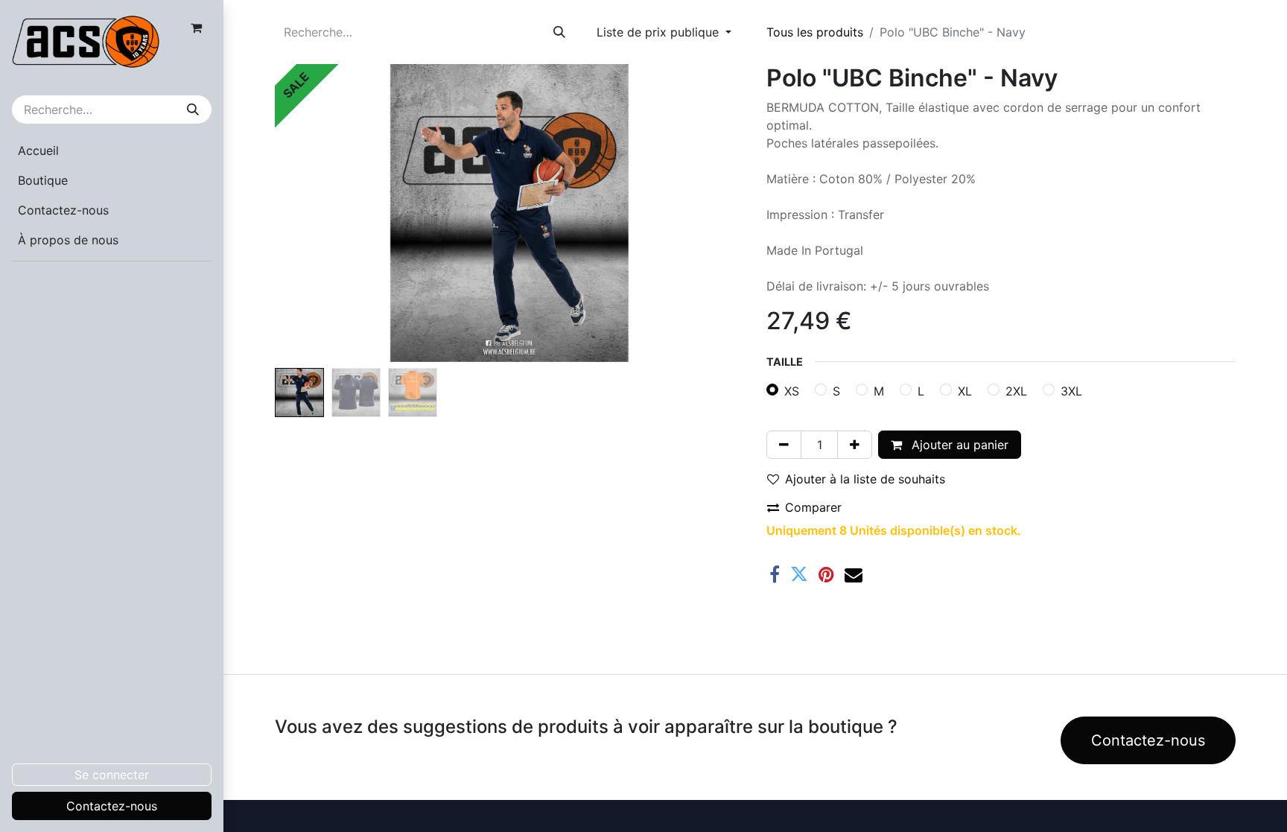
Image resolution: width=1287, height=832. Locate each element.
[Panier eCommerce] (196, 27)
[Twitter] (799, 574)
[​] (112, 282)
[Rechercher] (193, 109)
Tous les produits (814, 32)
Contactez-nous (111, 805)
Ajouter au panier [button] (958, 444)
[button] (310, 213)
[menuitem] (112, 150)
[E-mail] (853, 574)
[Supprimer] (783, 445)
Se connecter (111, 774)
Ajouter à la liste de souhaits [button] (865, 478)
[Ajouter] (854, 445)
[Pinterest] (826, 574)
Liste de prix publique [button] (659, 32)
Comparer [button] (813, 507)
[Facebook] (774, 574)
